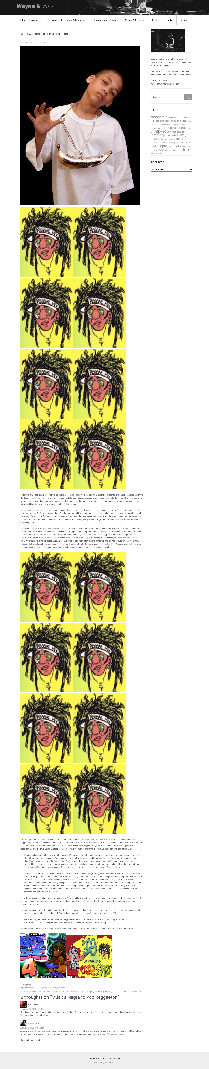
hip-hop (162, 131)
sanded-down (60, 861)
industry (181, 131)
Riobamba (46, 528)
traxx (175, 150)
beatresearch (165, 120)
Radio (170, 20)
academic (159, 117)
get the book (84, 913)
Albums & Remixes (134, 20)
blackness (29, 988)
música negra (50, 538)
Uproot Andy (60, 528)
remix (186, 146)
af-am (180, 117)
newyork (154, 143)
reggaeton (52, 988)
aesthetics (172, 118)
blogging (179, 120)
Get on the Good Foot (134, 991)
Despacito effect (72, 495)
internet (157, 135)
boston (155, 124)
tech (162, 150)
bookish (188, 121)
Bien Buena (123, 528)
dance (172, 127)
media (173, 139)
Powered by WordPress (104, 1062)
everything (27, 985)
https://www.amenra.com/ (113, 1034)
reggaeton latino (124, 538)
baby (153, 121)
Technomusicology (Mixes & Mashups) (65, 20)
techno (169, 151)
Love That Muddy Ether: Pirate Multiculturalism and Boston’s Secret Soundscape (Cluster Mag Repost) (66, 991)
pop (40, 988)
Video (184, 20)
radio (153, 147)
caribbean (180, 125)
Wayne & (35, 6)
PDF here (116, 913)
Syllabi (155, 20)
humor (173, 132)
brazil (163, 125)
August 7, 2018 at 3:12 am (32, 1028)
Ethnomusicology (29, 20)
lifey (183, 135)
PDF (103, 922)
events (188, 128)
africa (187, 117)
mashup (167, 139)
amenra (30, 1023)
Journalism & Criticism (105, 20)
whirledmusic (158, 153)
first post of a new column (98, 839)
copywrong (155, 128)
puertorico (180, 143)
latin (36, 988)
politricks (165, 142)
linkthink (157, 138)
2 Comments (40, 43)
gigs (152, 132)
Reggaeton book (131, 898)
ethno (181, 127)
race (45, 988)
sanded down (109, 544)
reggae (161, 146)
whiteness (61, 988)
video (183, 149)
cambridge (170, 124)
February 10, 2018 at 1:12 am (33, 1009)
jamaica (168, 135)
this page (49, 928)
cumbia (164, 128)
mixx (179, 139)
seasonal (155, 150)
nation (186, 139)
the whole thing (65, 849)
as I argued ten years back (93, 535)
